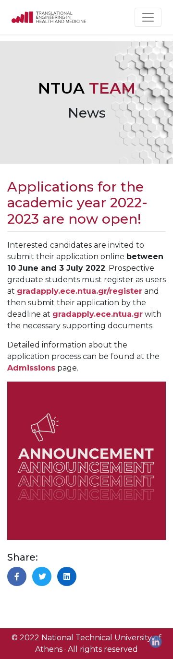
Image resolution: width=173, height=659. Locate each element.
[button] (16, 576)
